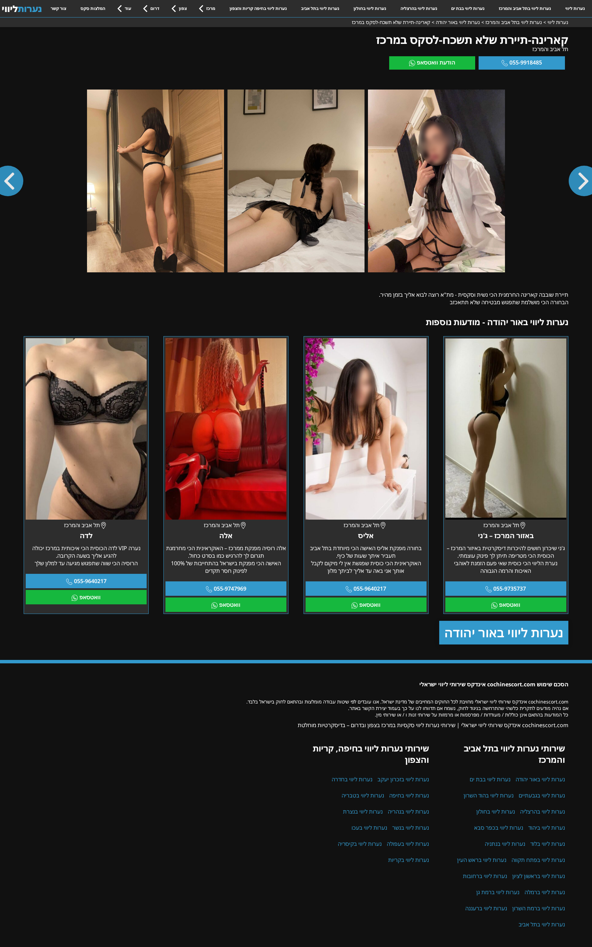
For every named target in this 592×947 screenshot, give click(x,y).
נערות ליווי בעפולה (408, 844)
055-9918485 (525, 62)
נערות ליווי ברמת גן (497, 892)
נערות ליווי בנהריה (408, 811)
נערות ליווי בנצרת (363, 811)
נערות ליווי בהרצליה (418, 8)
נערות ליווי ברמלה (545, 892)
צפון (183, 8)
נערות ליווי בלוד (547, 844)
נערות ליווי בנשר (410, 827)
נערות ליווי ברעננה (486, 908)
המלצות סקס (93, 8)
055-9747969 (230, 588)
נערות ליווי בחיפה (409, 795)
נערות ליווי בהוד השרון (489, 795)
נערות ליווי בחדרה (352, 779)
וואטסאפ (509, 604)
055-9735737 (509, 588)
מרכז (210, 8)
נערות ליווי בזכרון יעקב (403, 779)
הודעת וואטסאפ (436, 62)
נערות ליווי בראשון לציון (538, 876)
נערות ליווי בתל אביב (320, 8)
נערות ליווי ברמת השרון (538, 908)
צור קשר (58, 8)
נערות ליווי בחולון (370, 8)
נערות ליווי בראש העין (481, 860)
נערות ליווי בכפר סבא (498, 827)
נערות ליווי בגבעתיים (542, 795)
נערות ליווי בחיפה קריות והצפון (258, 8)
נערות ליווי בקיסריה (360, 844)
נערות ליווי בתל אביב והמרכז (525, 8)
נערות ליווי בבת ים (467, 8)
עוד (128, 8)
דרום (154, 8)
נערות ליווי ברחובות (485, 876)
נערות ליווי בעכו (369, 827)
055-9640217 (370, 588)
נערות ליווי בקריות (408, 860)
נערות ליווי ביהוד (546, 827)
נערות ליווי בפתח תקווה (538, 860)
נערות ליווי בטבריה (363, 795)
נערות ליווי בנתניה (505, 844)
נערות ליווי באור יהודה (503, 632)
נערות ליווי (575, 8)
